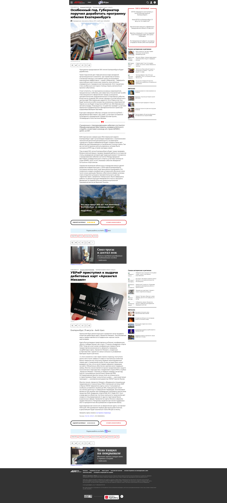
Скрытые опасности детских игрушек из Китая (145, 109)
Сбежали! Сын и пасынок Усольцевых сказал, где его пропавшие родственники (146, 274)
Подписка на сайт (95, 470)
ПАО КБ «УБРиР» (89, 416)
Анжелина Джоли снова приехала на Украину (145, 91)
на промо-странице (103, 413)
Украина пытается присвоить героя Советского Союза (145, 336)
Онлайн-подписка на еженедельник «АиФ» (136, 470)
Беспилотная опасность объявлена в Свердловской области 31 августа (142, 27)
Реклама (85, 470)
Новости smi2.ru (76, 264)
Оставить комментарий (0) (113, 222)
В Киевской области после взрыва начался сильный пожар (144, 318)
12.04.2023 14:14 (75, 7)
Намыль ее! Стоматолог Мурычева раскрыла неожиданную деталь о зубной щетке (145, 286)
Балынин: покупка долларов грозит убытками (145, 97)
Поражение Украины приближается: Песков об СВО (145, 330)
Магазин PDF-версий (116, 470)
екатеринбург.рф (75, 61)
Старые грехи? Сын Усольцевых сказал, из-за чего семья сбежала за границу (146, 65)
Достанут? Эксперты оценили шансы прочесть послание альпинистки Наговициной (146, 280)
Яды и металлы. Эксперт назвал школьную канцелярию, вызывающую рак (144, 53)
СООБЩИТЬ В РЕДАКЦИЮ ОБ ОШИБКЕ (103, 472)
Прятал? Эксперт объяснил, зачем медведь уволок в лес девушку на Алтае (145, 298)
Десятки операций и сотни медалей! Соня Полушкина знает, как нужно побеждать (142, 34)
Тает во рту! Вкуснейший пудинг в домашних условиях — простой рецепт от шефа (145, 70)
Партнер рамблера (98, 496)
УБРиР (72, 321)
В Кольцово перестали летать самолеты (143, 324)
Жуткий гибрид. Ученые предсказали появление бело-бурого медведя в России (146, 59)
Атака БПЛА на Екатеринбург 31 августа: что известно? (142, 20)
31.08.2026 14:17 (75, 269)
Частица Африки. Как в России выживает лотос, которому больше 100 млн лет (145, 76)
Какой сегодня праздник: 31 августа (145, 102)
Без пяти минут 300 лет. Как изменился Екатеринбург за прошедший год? (100, 206)
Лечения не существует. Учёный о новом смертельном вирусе (145, 291)
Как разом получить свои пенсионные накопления (142, 313)
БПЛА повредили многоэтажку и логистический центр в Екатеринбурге (142, 13)
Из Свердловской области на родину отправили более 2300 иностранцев (142, 41)
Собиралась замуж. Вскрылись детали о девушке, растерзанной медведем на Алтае (145, 303)
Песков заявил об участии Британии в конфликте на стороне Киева (145, 115)
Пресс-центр (105, 470)
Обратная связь (87, 472)
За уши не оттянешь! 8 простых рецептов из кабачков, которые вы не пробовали (146, 82)
